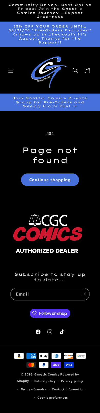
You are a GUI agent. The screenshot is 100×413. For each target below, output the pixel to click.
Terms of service (34, 389)
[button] (11, 70)
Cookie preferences (52, 397)
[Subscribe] (83, 294)
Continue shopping (50, 179)
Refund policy (45, 381)
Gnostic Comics (46, 374)
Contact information (68, 389)
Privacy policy (72, 381)
